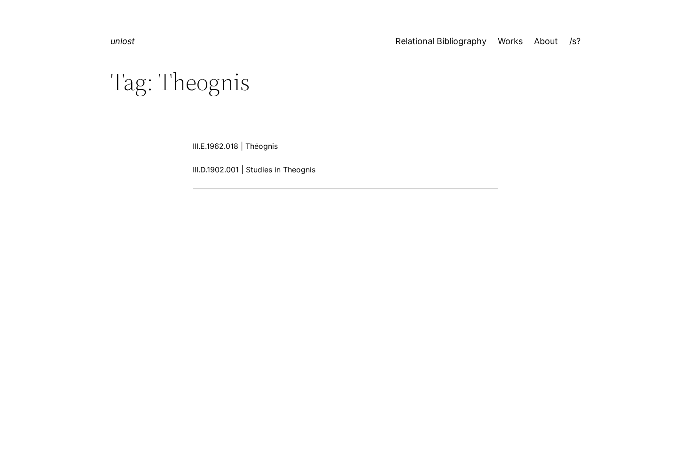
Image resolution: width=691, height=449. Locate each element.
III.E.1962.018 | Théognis (235, 146)
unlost (122, 41)
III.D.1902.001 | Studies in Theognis (254, 169)
